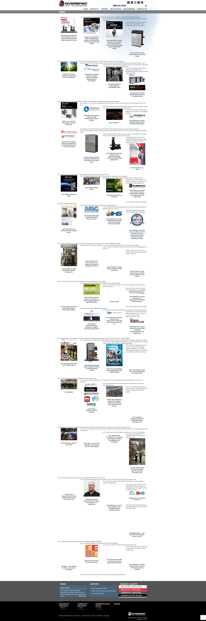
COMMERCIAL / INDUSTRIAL (131, 592)
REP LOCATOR (115, 9)
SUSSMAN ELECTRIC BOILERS (131, 595)
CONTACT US (142, 9)
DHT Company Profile (99, 588)
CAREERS (117, 604)
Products (62, 607)
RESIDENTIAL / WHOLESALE (131, 590)
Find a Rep (63, 609)
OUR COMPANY (129, 9)
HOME (85, 9)
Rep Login (106, 615)
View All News (82, 596)
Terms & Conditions (96, 615)
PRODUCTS (94, 9)
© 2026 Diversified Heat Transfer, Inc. (70, 615)
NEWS (63, 584)
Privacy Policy (86, 615)
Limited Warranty (98, 593)
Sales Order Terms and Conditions (104, 591)
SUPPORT (104, 9)
